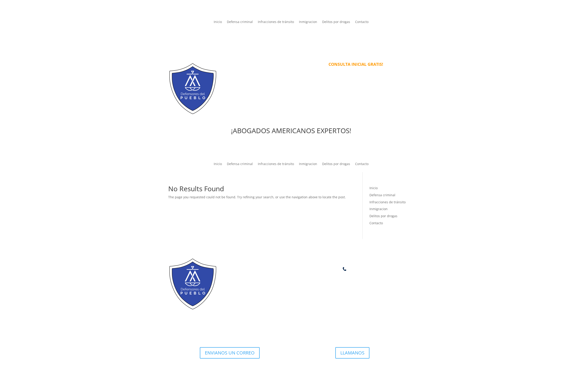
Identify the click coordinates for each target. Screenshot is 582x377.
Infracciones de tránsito (276, 22)
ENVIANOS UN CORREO (230, 353)
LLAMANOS (352, 353)
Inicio (218, 22)
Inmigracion (308, 22)
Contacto (362, 22)
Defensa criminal (240, 22)
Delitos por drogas (336, 22)
